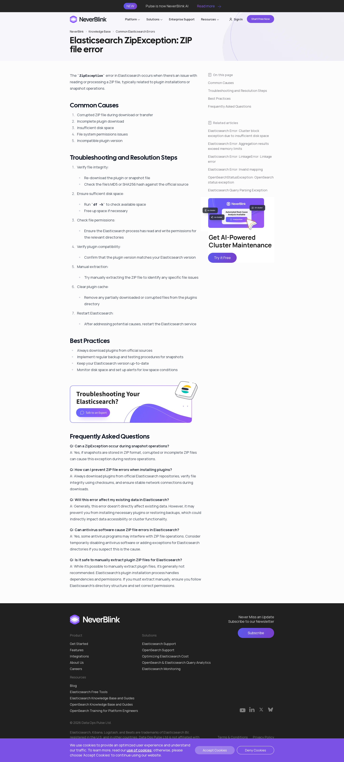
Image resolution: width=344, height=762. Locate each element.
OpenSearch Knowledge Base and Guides (101, 704)
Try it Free (222, 257)
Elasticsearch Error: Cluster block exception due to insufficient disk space (238, 133)
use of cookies (139, 750)
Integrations (79, 656)
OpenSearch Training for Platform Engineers (104, 710)
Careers (76, 669)
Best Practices (219, 98)
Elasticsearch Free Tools (89, 692)
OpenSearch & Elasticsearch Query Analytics (176, 662)
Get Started (79, 644)
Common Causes (221, 83)
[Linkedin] (251, 709)
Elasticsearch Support (159, 644)
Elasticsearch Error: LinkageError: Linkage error (240, 159)
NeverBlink (77, 31)
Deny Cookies (255, 750)
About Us (77, 662)
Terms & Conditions (233, 737)
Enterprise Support (182, 19)
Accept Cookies (215, 750)
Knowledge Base (100, 31)
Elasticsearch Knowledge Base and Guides (102, 698)
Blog (73, 685)
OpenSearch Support (158, 650)
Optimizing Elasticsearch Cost (165, 656)
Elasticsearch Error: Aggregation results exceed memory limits (238, 146)
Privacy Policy (263, 737)
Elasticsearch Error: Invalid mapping (235, 169)
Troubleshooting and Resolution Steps (237, 90)
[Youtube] (242, 709)
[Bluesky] (270, 709)
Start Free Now (260, 19)
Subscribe (256, 632)
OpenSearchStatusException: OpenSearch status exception (241, 179)
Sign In (238, 19)
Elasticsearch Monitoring (161, 669)
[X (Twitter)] (261, 709)
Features (76, 650)
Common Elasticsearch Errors (135, 31)
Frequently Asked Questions (229, 106)
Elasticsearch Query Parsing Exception (237, 190)
